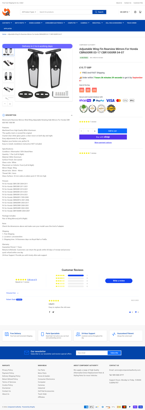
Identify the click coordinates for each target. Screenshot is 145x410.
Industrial (96, 23)
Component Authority (87, 45)
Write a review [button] (119, 281)
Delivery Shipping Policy (11, 376)
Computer (72, 23)
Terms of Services (9, 382)
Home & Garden (34, 23)
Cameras (84, 23)
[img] (54, 301)
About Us (119, 3)
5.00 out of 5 (32, 280)
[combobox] (72, 12)
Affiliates (8, 28)
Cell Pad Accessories (114, 23)
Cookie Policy (7, 385)
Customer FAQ (138, 3)
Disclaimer (6, 388)
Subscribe (114, 353)
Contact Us (127, 3)
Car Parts (6, 23)
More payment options (103, 143)
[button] (84, 122)
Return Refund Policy (10, 379)
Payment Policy (8, 373)
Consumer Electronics (54, 23)
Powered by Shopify (28, 407)
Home (4, 34)
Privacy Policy (7, 370)
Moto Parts (19, 23)
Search (100, 12)
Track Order (131, 23)
